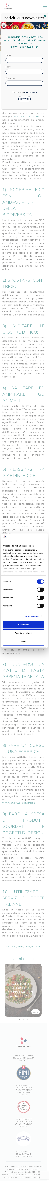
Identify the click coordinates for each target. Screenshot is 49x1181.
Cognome (10, 78)
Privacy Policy (30, 92)
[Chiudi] (45, 16)
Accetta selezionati (23, 633)
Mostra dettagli (32, 616)
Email (8, 55)
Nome (8, 66)
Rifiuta (24, 642)
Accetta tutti (23, 625)
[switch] (40, 590)
